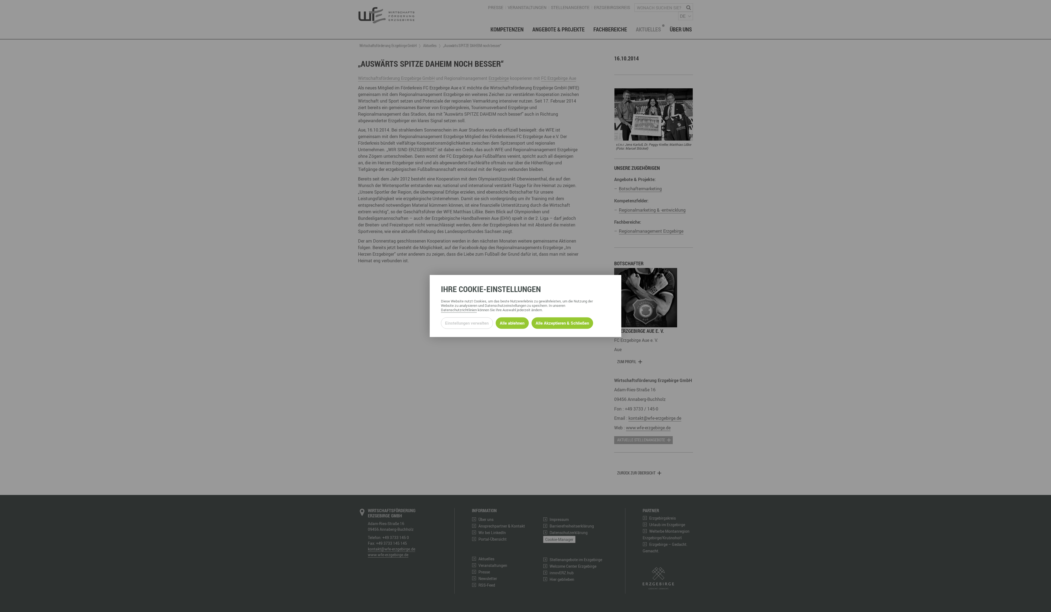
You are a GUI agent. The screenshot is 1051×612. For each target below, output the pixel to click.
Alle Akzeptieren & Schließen (562, 323)
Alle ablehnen (512, 323)
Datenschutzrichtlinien (459, 310)
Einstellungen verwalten (467, 323)
